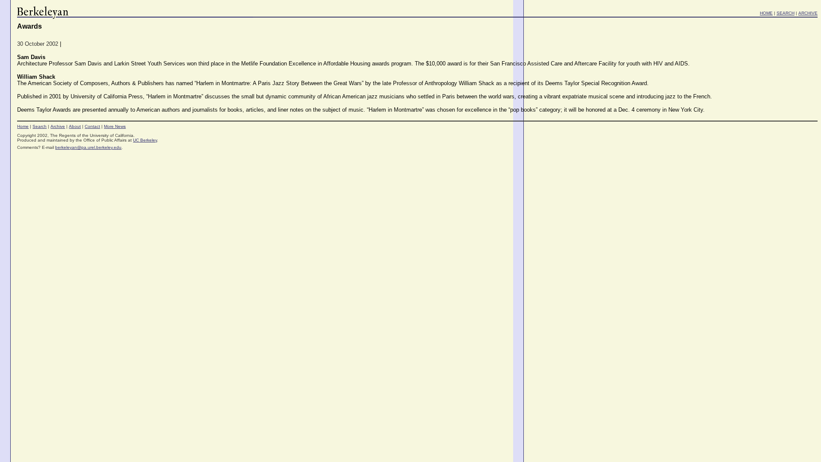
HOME (766, 13)
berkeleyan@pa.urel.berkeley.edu (88, 147)
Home (23, 126)
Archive (57, 126)
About (75, 126)
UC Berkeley (145, 140)
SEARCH (785, 13)
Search (39, 126)
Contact (92, 126)
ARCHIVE (808, 13)
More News (115, 126)
